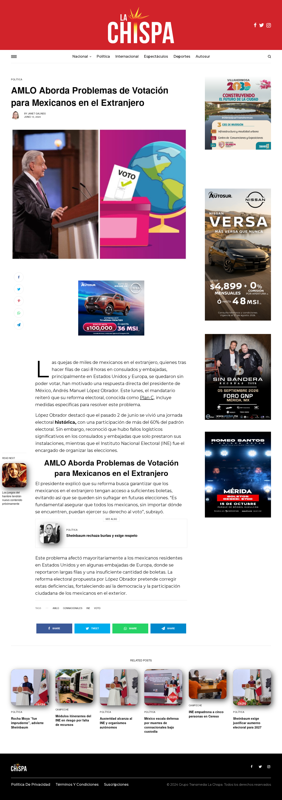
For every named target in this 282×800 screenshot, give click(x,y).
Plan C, (147, 397)
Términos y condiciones (77, 784)
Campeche (62, 709)
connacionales (72, 608)
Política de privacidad (30, 784)
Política (16, 79)
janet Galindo (37, 113)
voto (97, 608)
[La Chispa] (141, 25)
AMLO (56, 608)
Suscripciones (116, 784)
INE (88, 608)
